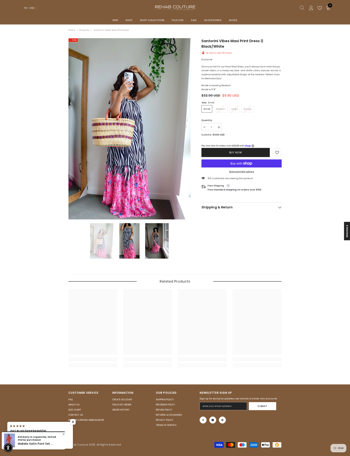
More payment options (241, 171)
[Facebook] (203, 420)
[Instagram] (212, 420)
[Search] (288, 8)
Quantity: (207, 120)
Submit (262, 406)
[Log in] (311, 8)
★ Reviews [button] (347, 231)
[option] (129, 129)
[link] (277, 152)
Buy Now (235, 152)
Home (71, 30)
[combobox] (285, 8)
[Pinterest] (222, 420)
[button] (73, 422)
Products (84, 30)
